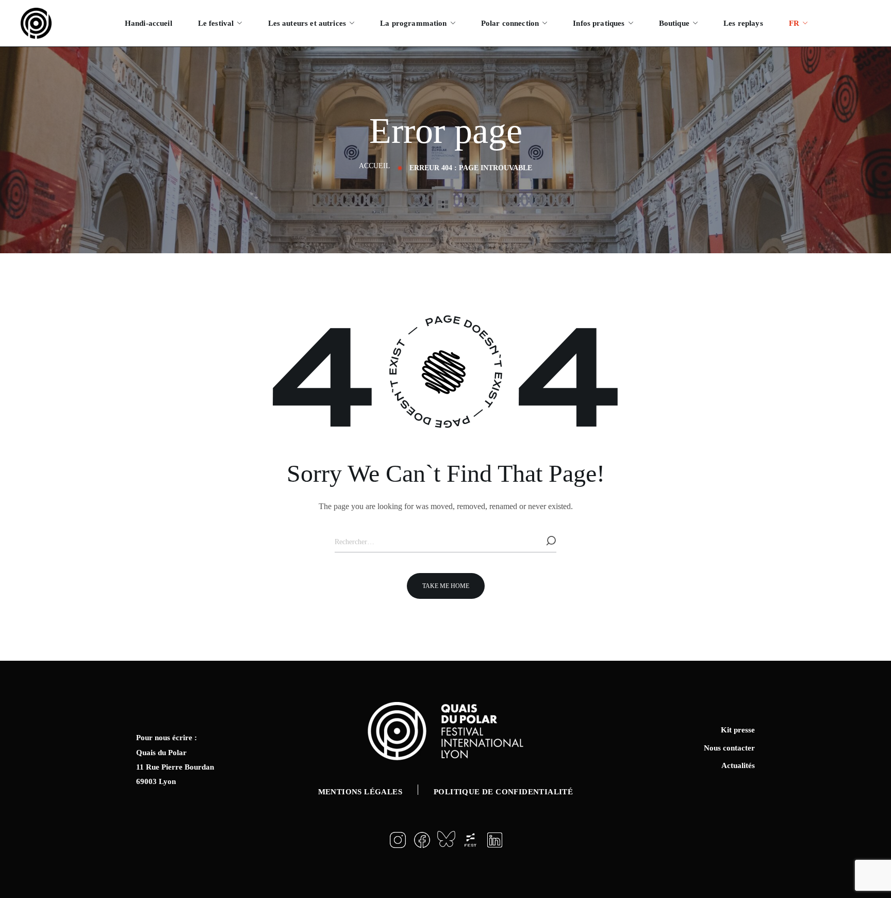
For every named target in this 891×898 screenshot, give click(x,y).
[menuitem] (798, 23)
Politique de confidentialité (503, 792)
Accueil (374, 166)
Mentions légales (360, 792)
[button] (446, 586)
